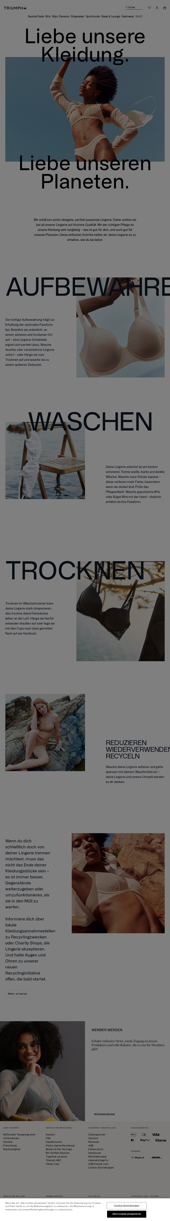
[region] (85, 1209)
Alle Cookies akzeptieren (126, 1214)
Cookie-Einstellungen (126, 1205)
